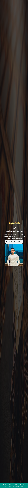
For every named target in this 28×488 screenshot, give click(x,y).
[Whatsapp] (24, 484)
